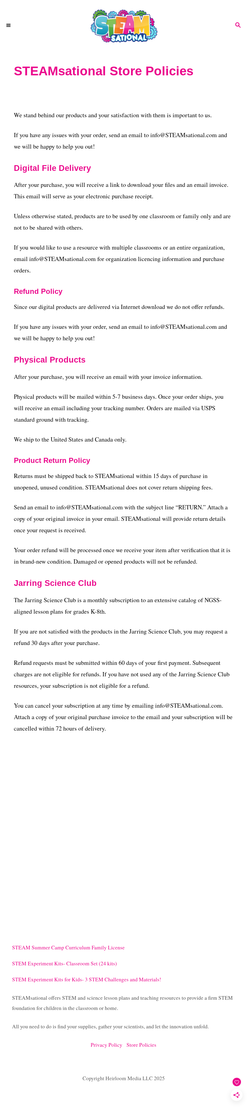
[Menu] (9, 25)
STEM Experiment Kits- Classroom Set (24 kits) (64, 963)
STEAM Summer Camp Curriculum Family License (68, 947)
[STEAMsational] (123, 25)
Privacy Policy (109, 1044)
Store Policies (141, 1044)
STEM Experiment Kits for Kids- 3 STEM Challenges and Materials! (86, 979)
